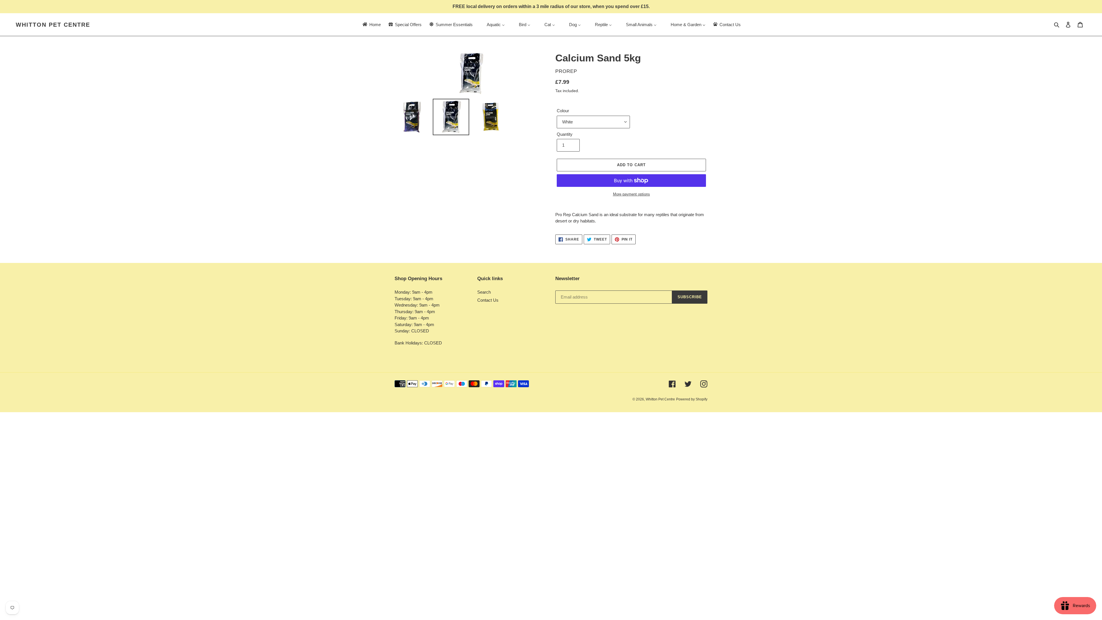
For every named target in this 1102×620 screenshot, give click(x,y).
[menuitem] (371, 24)
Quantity (565, 134)
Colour (563, 110)
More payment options (631, 194)
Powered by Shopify (691, 399)
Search (484, 292)
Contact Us (487, 300)
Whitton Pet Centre (53, 25)
